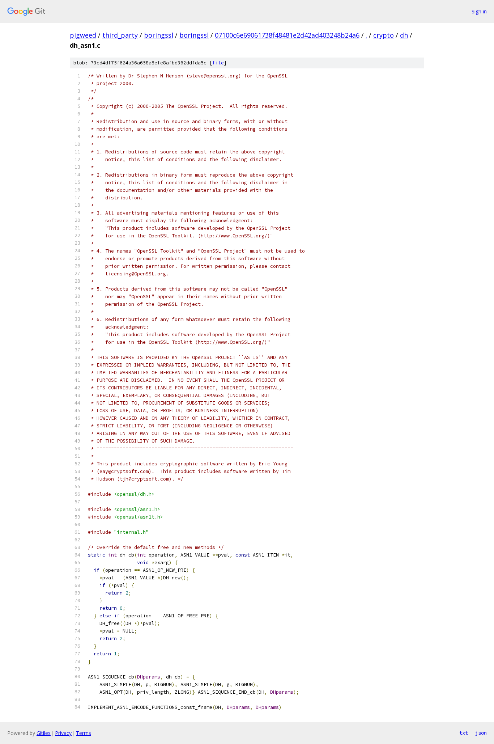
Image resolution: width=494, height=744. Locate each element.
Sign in (479, 11)
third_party (120, 35)
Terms (83, 733)
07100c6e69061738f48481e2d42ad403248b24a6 (287, 35)
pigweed (83, 35)
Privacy (63, 733)
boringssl (158, 35)
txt (463, 733)
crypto (383, 35)
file (218, 63)
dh (404, 35)
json (481, 733)
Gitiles (44, 733)
